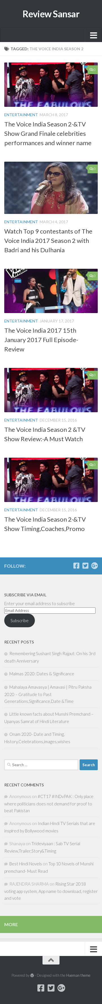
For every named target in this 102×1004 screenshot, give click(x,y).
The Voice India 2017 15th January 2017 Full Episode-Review (41, 339)
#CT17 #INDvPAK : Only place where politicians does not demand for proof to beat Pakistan (49, 803)
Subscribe (19, 620)
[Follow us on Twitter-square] (85, 565)
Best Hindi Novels (25, 863)
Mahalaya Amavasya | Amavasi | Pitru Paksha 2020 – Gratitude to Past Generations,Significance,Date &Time (48, 694)
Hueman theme (78, 975)
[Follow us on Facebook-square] (76, 565)
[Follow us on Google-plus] (94, 565)
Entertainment (21, 114)
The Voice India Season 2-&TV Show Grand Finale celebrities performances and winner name (48, 133)
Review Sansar (51, 14)
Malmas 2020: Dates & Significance (41, 673)
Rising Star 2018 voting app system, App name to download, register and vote (51, 891)
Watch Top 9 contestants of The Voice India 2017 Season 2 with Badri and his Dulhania (48, 240)
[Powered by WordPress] (32, 975)
